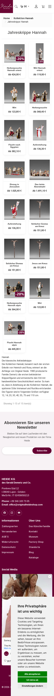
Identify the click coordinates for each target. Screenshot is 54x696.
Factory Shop (36, 542)
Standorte (34, 547)
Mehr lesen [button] (9, 648)
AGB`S (5, 537)
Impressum (8, 552)
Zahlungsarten (10, 526)
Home (6, 18)
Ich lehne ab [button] (32, 680)
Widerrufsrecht (10, 542)
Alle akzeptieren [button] (32, 674)
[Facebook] (4, 513)
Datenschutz (9, 547)
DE (25, 6)
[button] (2, 619)
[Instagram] (12, 513)
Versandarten (9, 531)
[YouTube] (19, 513)
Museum (33, 537)
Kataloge (34, 557)
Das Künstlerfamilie (39, 526)
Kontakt (33, 531)
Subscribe (42, 450)
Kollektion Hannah (23, 18)
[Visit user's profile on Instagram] (6, 653)
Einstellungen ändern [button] (32, 686)
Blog (31, 552)
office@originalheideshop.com (26, 504)
